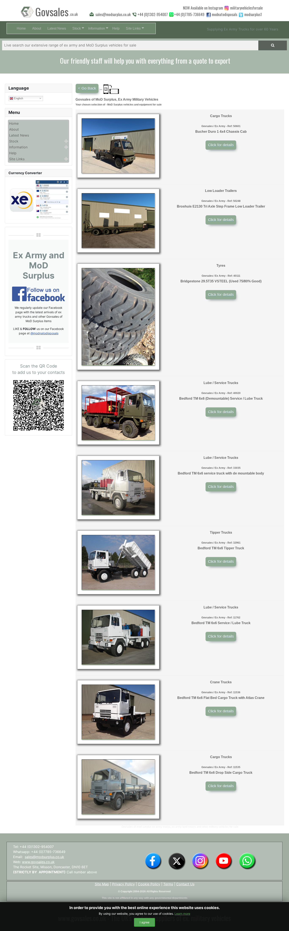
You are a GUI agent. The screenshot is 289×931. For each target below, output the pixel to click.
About (14, 129)
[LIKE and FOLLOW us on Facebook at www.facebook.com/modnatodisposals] (153, 861)
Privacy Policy (123, 884)
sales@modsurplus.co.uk (44, 857)
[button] (77, 28)
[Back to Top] (282, 923)
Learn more (182, 913)
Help (13, 153)
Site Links (17, 159)
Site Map (102, 884)
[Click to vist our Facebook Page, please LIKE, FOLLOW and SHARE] (38, 293)
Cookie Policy (149, 884)
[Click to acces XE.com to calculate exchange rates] (38, 200)
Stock (13, 141)
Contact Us (185, 884)
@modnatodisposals (44, 333)
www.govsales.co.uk (38, 862)
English (18, 98)
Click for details (221, 145)
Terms (168, 884)
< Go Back (87, 88)
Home (14, 123)
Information (18, 147)
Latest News (19, 135)
